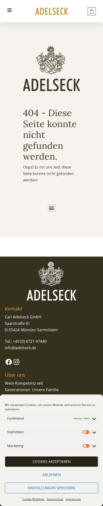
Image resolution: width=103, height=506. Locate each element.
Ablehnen (51, 474)
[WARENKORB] (92, 11)
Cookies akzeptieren (52, 461)
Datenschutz (55, 499)
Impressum (73, 499)
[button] (52, 208)
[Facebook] (8, 361)
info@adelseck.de (20, 347)
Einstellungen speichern (51, 487)
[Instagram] (16, 361)
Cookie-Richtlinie (33, 499)
